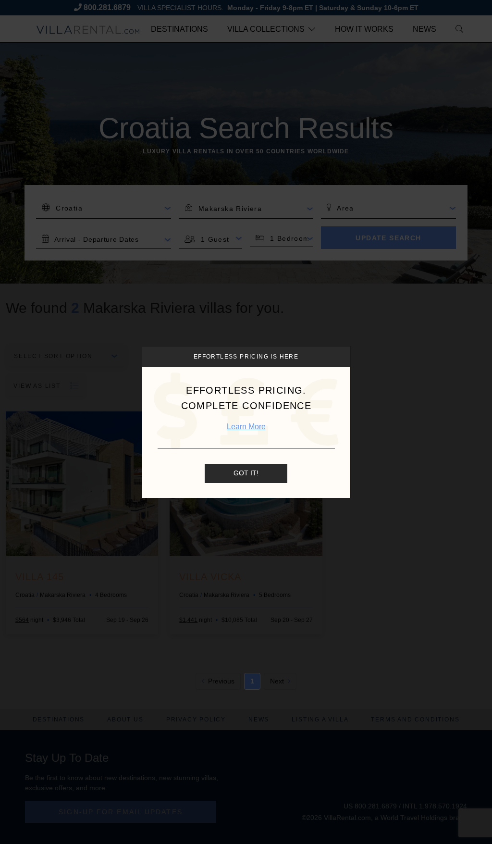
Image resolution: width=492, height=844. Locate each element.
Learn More (246, 426)
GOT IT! (246, 473)
